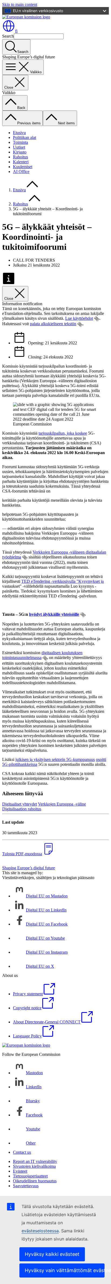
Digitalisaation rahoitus (21, 809)
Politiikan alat (24, 137)
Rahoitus (20, 157)
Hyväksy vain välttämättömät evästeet (65, 1270)
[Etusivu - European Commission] (26, 17)
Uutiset (19, 147)
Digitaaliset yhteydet (19, 804)
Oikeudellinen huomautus (35, 1181)
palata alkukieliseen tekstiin (53, 323)
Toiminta (20, 142)
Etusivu (19, 132)
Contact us (22, 1152)
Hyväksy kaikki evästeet (52, 1254)
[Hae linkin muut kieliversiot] (96, 318)
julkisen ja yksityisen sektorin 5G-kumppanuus (55, 759)
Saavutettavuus (26, 1185)
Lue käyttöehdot (79, 318)
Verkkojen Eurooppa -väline (62, 804)
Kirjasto (19, 152)
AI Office (21, 171)
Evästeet (20, 1171)
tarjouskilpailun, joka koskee (63, 433)
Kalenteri (21, 161)
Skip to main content (19, 4)
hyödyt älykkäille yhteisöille (54, 614)
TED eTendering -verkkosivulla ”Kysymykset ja (62, 581)
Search (8, 36)
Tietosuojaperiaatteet (30, 1176)
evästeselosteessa (40, 1230)
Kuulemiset (22, 166)
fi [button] (16, 31)
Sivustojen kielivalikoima (34, 1166)
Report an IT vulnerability (35, 1161)
